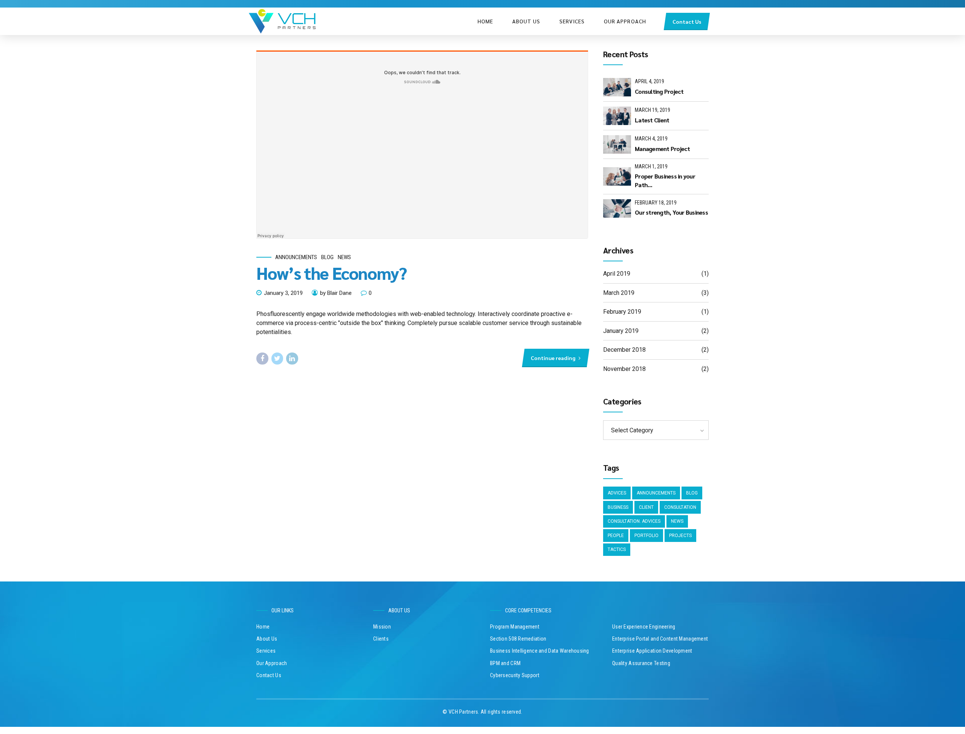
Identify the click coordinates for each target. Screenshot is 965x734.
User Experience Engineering (644, 627)
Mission (382, 627)
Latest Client (652, 120)
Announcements (296, 257)
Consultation (680, 507)
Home (485, 21)
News (344, 257)
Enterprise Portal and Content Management (660, 639)
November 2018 (624, 368)
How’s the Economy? (331, 273)
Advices (617, 493)
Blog (327, 257)
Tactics (617, 549)
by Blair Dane (336, 293)
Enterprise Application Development (652, 651)
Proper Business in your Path (665, 180)
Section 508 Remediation (518, 639)
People (616, 535)
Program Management (514, 627)
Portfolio (646, 535)
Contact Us (268, 675)
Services (572, 21)
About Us (526, 21)
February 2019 (622, 311)
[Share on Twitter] (277, 359)
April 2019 (616, 273)
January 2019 (621, 330)
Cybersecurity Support (514, 675)
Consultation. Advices (634, 521)
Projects (680, 535)
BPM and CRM (505, 663)
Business (618, 507)
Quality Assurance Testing (641, 663)
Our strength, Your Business (671, 212)
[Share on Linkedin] (292, 359)
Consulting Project (659, 91)
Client (646, 507)
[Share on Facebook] (262, 359)
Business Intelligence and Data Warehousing (539, 651)
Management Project (662, 149)
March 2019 (618, 292)
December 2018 (624, 349)
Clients (381, 639)
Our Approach (625, 21)
